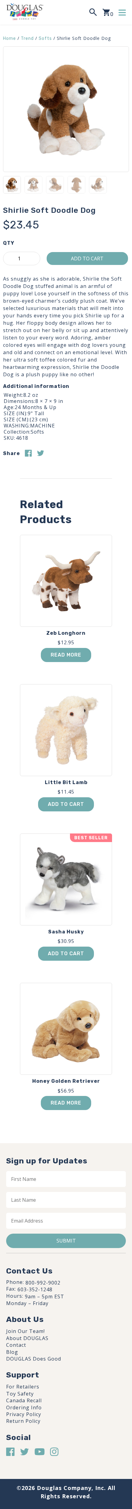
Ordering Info (24, 1407)
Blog (12, 1352)
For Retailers (22, 1386)
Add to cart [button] (66, 804)
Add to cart (87, 258)
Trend (27, 38)
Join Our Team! (25, 1331)
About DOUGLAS (27, 1338)
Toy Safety (20, 1393)
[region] (66, 1458)
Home (9, 38)
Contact (16, 1345)
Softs (45, 38)
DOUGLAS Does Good (33, 1358)
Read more (66, 655)
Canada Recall (24, 1400)
